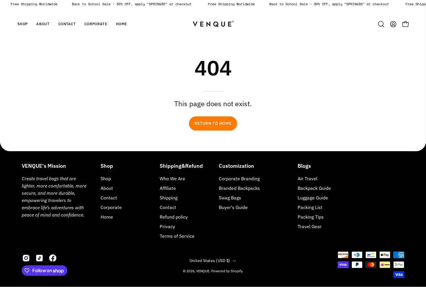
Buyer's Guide (233, 207)
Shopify (236, 271)
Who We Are (172, 178)
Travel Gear (310, 226)
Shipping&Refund (181, 166)
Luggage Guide (313, 198)
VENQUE (203, 271)
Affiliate (168, 188)
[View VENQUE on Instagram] (26, 258)
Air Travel (307, 178)
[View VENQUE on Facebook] (52, 258)
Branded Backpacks (239, 188)
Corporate (111, 207)
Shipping (168, 198)
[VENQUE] (213, 24)
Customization (236, 166)
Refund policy (174, 217)
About (107, 188)
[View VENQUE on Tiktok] (39, 258)
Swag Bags (230, 198)
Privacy (167, 226)
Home (107, 217)
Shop (107, 166)
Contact (109, 198)
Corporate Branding (239, 178)
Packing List (310, 207)
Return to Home (212, 123)
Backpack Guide (314, 188)
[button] (43, 24)
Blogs (304, 166)
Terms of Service (177, 236)
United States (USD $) (210, 260)
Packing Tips (311, 217)
